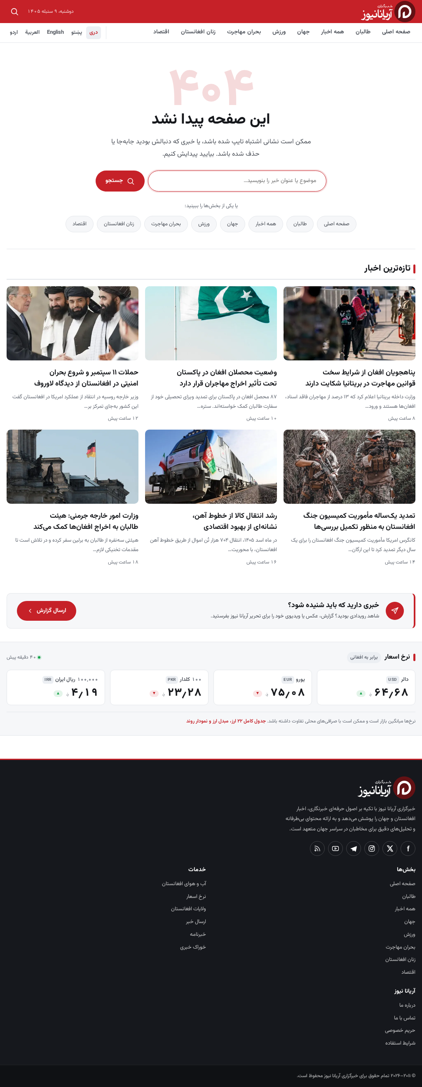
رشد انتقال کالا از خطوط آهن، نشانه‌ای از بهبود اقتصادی (234, 521)
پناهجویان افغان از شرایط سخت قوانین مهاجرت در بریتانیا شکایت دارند (360, 378)
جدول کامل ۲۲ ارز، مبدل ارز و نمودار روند (226, 721)
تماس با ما (404, 1018)
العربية (32, 32)
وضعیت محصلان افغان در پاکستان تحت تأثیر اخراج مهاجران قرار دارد (227, 378)
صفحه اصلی (396, 32)
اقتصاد (161, 32)
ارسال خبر (196, 922)
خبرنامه (198, 934)
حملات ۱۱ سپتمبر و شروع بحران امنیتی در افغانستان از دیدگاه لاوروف (86, 378)
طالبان (363, 32)
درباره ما (407, 1005)
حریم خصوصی (400, 1030)
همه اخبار (332, 32)
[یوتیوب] (335, 848)
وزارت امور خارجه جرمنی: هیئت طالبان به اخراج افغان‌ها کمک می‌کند (85, 521)
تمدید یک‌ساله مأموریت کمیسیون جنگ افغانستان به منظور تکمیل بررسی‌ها (359, 521)
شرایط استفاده (400, 1043)
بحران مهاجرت (244, 32)
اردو (14, 32)
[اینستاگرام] (371, 848)
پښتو (76, 32)
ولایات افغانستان (188, 909)
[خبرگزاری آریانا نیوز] (388, 11)
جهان (303, 32)
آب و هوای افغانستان (184, 884)
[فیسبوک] (408, 848)
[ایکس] (389, 848)
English (55, 32)
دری (93, 32)
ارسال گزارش (51, 610)
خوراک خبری (193, 947)
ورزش (279, 32)
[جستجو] (14, 11)
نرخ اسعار (196, 897)
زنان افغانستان (198, 32)
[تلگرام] (353, 848)
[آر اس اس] (317, 848)
